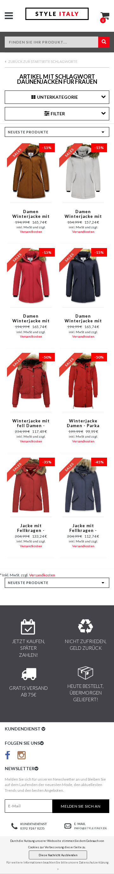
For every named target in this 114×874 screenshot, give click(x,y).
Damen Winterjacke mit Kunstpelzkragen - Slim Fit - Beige (83, 214)
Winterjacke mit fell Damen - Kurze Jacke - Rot (31, 424)
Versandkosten (31, 231)
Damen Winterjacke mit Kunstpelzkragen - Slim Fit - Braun (31, 214)
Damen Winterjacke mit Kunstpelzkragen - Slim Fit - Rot (31, 319)
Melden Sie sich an (81, 806)
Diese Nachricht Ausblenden (58, 855)
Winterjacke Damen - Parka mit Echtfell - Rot (83, 424)
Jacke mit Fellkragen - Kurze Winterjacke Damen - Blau (83, 528)
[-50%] (31, 380)
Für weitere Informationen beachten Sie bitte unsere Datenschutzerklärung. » (57, 866)
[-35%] (31, 485)
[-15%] (31, 171)
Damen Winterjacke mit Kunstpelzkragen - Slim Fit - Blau (83, 319)
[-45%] (83, 485)
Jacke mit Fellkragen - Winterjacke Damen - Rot (31, 528)
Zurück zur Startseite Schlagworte (42, 61)
